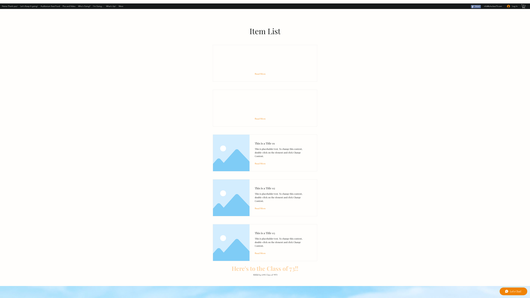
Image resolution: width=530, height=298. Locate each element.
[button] (523, 6)
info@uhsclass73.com (493, 6)
